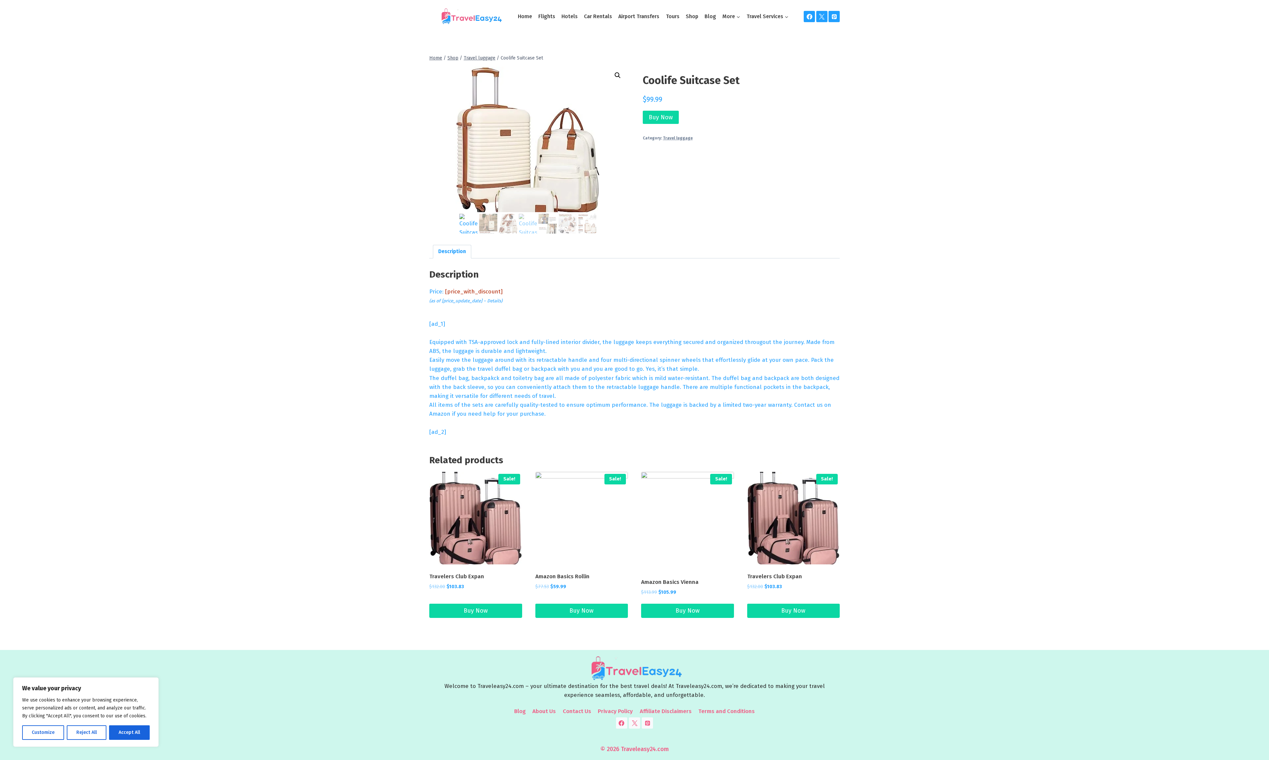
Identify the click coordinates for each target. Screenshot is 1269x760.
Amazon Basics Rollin (562, 576)
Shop (692, 16)
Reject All (86, 732)
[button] (618, 75)
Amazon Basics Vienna (670, 582)
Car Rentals (598, 16)
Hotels (569, 16)
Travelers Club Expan (456, 576)
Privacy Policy (615, 711)
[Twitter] (821, 16)
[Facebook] (809, 16)
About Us (544, 711)
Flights (546, 16)
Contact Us (577, 711)
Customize (43, 732)
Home (525, 16)
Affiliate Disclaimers (666, 711)
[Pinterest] (834, 16)
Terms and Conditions (726, 711)
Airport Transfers (638, 16)
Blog (710, 16)
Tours (672, 16)
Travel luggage (678, 138)
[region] (86, 712)
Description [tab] (452, 251)
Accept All (129, 732)
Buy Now (661, 117)
